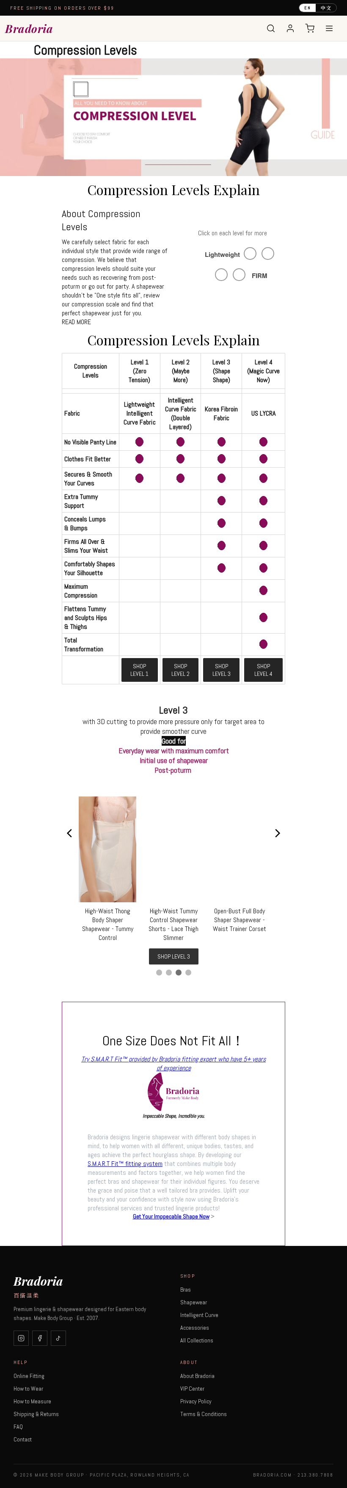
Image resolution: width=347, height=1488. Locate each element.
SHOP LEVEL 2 (180, 670)
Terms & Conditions (203, 1414)
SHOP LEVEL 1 (139, 670)
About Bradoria (197, 1376)
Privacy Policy (196, 1401)
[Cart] (309, 28)
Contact (23, 1439)
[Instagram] (21, 1338)
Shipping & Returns (36, 1414)
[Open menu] (329, 28)
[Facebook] (39, 1338)
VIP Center (192, 1388)
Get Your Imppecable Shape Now (171, 1216)
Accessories (194, 1327)
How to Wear (28, 1388)
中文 (326, 7)
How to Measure (32, 1401)
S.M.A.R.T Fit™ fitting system (125, 1163)
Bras (185, 1289)
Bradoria (29, 28)
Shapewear (193, 1302)
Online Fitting (29, 1376)
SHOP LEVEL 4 (263, 670)
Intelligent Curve (199, 1315)
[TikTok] (58, 1338)
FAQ (18, 1426)
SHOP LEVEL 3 (221, 670)
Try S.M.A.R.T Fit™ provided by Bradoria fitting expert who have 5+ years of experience (173, 1063)
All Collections (196, 1340)
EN (307, 8)
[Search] (271, 28)
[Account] (290, 28)
